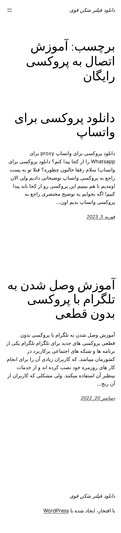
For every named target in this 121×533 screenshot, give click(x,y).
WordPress (56, 511)
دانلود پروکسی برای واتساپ (64, 125)
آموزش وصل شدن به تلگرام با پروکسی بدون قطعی (61, 299)
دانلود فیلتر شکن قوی (92, 10)
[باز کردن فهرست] (9, 10)
